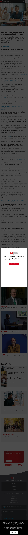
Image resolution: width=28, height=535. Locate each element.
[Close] (25, 522)
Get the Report (14, 263)
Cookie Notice (5, 529)
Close (25, 249)
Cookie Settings (13, 532)
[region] (14, 527)
